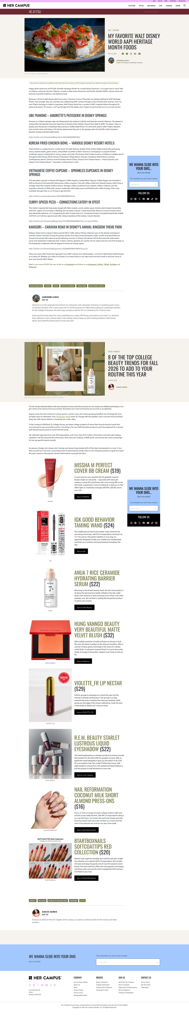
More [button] (178, 5)
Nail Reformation (50, 830)
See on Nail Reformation (86, 830)
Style (141, 5)
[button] (185, 5)
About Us (77, 985)
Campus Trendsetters (126, 992)
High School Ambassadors (128, 987)
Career (169, 5)
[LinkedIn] (135, 54)
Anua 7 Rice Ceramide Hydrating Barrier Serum (97, 578)
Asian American (36, 286)
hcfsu (56, 286)
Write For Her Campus (126, 982)
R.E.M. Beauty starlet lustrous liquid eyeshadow (97, 743)
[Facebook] (123, 54)
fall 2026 (42, 900)
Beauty (117, 351)
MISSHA (50, 501)
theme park (81, 286)
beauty (32, 900)
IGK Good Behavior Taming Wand (94, 522)
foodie (47, 286)
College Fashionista (102, 985)
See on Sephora (83, 661)
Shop (75, 987)
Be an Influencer (124, 990)
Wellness (151, 5)
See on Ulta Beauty (84, 607)
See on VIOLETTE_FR (85, 712)
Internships (145, 987)
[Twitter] (131, 54)
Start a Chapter (124, 985)
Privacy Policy (78, 990)
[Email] (139, 54)
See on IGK (81, 551)
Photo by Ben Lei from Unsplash (36, 73)
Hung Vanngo (50, 663)
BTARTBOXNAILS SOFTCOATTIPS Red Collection (93, 846)
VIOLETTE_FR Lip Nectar (98, 683)
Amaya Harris (121, 387)
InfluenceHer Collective (104, 987)
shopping (73, 900)
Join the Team (146, 985)
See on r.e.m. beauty (85, 775)
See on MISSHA (83, 496)
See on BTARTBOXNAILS (86, 878)
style (82, 900)
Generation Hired (102, 990)
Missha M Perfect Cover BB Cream (93, 467)
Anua (50, 611)
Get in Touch (145, 982)
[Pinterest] (127, 54)
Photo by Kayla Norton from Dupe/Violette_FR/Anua (43, 397)
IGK (50, 561)
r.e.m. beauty (50, 780)
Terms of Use (78, 992)
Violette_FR (50, 723)
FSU (109, 30)
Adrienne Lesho (122, 60)
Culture (131, 5)
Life (160, 5)
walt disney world (96, 286)
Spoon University (102, 982)
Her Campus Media (81, 982)
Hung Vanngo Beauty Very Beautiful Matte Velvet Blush (97, 629)
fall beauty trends (63, 416)
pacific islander (67, 286)
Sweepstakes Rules (80, 995)
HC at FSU (35, 11)
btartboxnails (50, 880)
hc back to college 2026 (58, 900)
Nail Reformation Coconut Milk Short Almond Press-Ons (96, 794)
